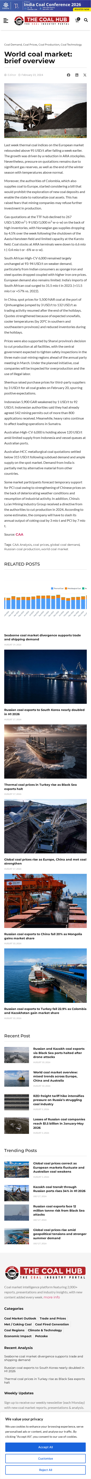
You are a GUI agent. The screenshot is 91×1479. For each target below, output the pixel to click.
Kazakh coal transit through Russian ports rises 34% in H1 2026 (59, 1189)
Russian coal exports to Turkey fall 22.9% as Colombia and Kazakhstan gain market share (45, 1011)
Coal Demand (13, 44)
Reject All (45, 1470)
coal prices (41, 545)
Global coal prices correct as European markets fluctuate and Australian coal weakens (58, 1167)
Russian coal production (22, 549)
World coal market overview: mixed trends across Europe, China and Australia (55, 1076)
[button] (69, 75)
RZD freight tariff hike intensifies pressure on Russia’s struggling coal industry (58, 1100)
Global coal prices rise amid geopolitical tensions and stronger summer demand (60, 1234)
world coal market (54, 549)
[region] (45, 1445)
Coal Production (49, 44)
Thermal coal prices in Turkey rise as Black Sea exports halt (44, 1380)
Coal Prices (30, 44)
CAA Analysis (22, 545)
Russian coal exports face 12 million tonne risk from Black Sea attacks (59, 1210)
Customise (45, 1458)
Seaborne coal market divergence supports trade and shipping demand (43, 1358)
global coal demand (65, 545)
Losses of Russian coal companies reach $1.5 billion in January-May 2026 (59, 1123)
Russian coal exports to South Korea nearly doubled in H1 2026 (44, 1369)
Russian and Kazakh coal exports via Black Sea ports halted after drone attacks (58, 1053)
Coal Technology (71, 44)
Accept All (45, 1447)
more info (52, 1297)
